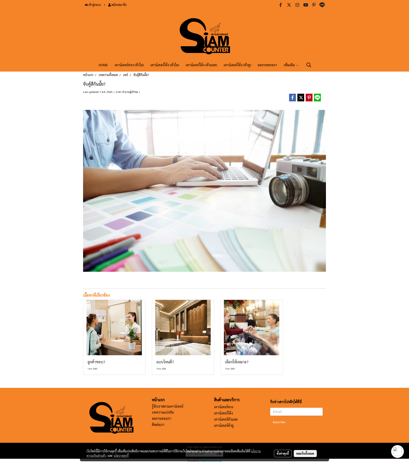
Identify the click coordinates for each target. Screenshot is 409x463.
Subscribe (279, 422)
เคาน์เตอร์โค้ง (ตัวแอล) (201, 65)
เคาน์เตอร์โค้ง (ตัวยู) (237, 65)
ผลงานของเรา (267, 65)
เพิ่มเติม (290, 65)
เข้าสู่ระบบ (94, 5)
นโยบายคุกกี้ (121, 455)
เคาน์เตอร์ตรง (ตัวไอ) (129, 65)
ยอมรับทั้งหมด (305, 453)
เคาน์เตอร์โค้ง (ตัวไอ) (164, 65)
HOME (103, 65)
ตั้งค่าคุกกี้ (283, 453)
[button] (309, 65)
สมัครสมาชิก (119, 5)
